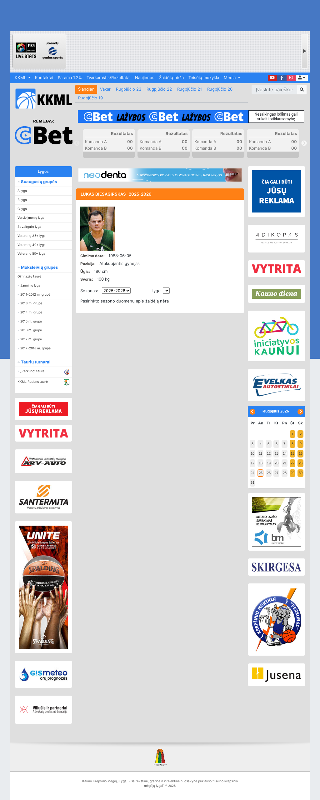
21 (285, 463)
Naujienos (144, 77)
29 (292, 473)
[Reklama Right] (276, 191)
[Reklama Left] (44, 408)
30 (300, 473)
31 (252, 482)
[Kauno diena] (276, 294)
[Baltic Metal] (276, 522)
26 (269, 473)
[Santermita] (44, 497)
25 (260, 473)
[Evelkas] (276, 385)
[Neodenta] (160, 175)
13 (276, 453)
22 (292, 463)
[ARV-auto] (44, 461)
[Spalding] (44, 587)
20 (276, 463)
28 (285, 473)
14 (285, 453)
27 (276, 473)
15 (292, 453)
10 (252, 453)
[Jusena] (276, 674)
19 (269, 463)
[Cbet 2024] (190, 116)
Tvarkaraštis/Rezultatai (108, 77)
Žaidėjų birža (171, 77)
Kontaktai (44, 77)
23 (300, 463)
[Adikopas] (276, 238)
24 (252, 473)
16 (300, 453)
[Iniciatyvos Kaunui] (276, 336)
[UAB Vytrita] (44, 433)
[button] (302, 78)
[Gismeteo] (44, 674)
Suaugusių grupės (38, 181)
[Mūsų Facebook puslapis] (282, 78)
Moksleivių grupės (39, 267)
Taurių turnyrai (35, 361)
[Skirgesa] (276, 567)
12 (269, 453)
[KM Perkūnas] (276, 619)
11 (260, 453)
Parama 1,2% (70, 77)
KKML (21, 77)
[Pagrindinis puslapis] (41, 98)
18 (260, 463)
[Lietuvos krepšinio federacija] (159, 757)
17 (252, 463)
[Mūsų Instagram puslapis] (291, 78)
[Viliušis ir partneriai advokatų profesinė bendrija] (44, 710)
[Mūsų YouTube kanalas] (272, 78)
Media (230, 77)
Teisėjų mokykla (203, 77)
